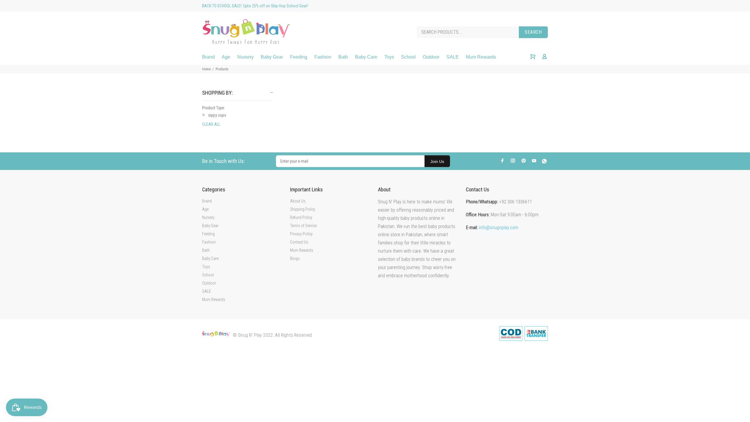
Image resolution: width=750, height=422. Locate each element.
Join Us (437, 161)
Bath (206, 250)
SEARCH (533, 32)
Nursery (208, 217)
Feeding (208, 234)
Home (206, 69)
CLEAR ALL (211, 124)
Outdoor (209, 283)
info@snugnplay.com (498, 227)
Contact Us (299, 242)
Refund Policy (301, 217)
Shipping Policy (302, 209)
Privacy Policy (301, 234)
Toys (206, 266)
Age (205, 209)
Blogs (295, 258)
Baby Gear (210, 225)
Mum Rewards (213, 299)
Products (222, 69)
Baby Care (210, 258)
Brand (207, 201)
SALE (206, 291)
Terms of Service (303, 225)
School (208, 275)
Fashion (209, 242)
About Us (298, 201)
